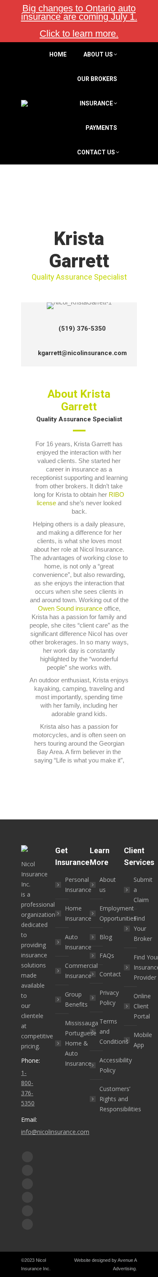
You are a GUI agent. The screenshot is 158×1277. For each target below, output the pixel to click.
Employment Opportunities (118, 913)
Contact (110, 974)
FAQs (106, 955)
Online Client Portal (142, 1006)
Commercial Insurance (81, 971)
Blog (105, 937)
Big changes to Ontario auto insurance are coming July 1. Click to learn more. (79, 21)
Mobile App (143, 1040)
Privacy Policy (109, 998)
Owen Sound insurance (70, 608)
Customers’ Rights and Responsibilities (120, 1099)
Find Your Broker (143, 928)
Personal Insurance (78, 885)
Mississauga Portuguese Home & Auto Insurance (81, 1043)
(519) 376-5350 (82, 328)
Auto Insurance (78, 942)
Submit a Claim (143, 890)
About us (107, 885)
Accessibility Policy (115, 1065)
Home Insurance (78, 913)
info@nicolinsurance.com (55, 1132)
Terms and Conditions (114, 1031)
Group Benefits (76, 999)
